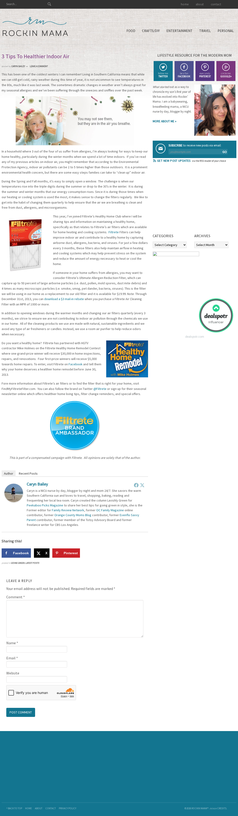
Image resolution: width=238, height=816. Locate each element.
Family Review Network (68, 510)
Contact (50, 808)
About (38, 808)
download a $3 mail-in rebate (64, 299)
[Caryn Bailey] (13, 501)
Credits (221, 808)
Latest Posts (32, 562)
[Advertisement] (187, 200)
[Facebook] (136, 485)
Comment (15, 597)
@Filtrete (99, 389)
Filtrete (114, 232)
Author (8, 473)
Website (12, 673)
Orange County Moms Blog (72, 515)
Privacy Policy (67, 808)
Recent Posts (28, 473)
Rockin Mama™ (35, 26)
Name (12, 643)
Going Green (17, 562)
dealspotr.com (194, 336)
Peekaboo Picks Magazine (45, 505)
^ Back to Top (14, 808)
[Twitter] (142, 485)
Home (28, 808)
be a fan (184, 75)
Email (12, 658)
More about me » (164, 121)
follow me (163, 75)
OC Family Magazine (110, 510)
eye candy (205, 75)
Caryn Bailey (37, 484)
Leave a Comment (39, 66)
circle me (225, 75)
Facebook (76, 364)
